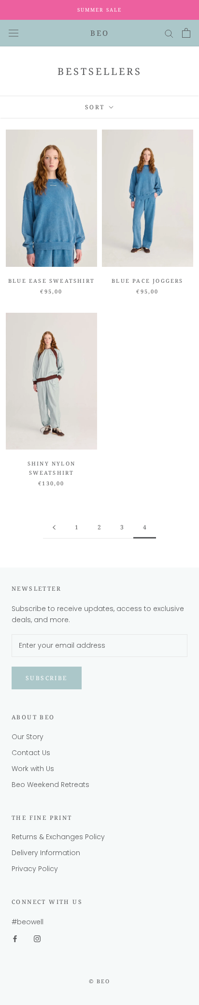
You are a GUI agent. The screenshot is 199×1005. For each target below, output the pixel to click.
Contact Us (31, 752)
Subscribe (47, 678)
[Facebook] (15, 938)
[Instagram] (37, 938)
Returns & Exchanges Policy (58, 837)
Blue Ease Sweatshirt (51, 280)
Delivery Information (46, 853)
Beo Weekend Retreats (50, 784)
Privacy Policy (35, 869)
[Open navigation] (13, 33)
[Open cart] (186, 33)
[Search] (169, 33)
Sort (96, 107)
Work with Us (33, 768)
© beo (100, 981)
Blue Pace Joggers (147, 280)
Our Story (27, 737)
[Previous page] (54, 528)
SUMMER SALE (99, 9)
